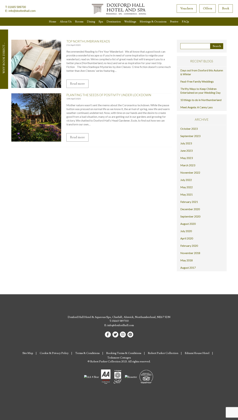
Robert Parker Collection (163, 353)
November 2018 (190, 253)
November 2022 (190, 172)
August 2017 (188, 267)
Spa (101, 21)
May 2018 (186, 260)
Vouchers (186, 8)
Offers (207, 8)
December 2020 (190, 209)
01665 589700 (17, 7)
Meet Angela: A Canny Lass (196, 107)
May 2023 (186, 158)
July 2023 (186, 143)
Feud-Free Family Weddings (197, 81)
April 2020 (186, 238)
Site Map (27, 353)
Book (225, 8)
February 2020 (189, 245)
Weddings (130, 21)
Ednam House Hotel (197, 353)
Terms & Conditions (87, 353)
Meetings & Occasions (153, 21)
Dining (91, 21)
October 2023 (189, 128)
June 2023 (186, 150)
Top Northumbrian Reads (88, 41)
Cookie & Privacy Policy (54, 353)
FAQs (185, 21)
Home (52, 21)
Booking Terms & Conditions (123, 353)
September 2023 (190, 136)
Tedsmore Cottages (119, 357)
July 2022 (186, 179)
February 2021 (189, 201)
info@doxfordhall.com (22, 10)
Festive (174, 21)
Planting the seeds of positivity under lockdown (108, 95)
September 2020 (190, 216)
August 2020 (188, 223)
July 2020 (186, 231)
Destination (114, 21)
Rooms (79, 21)
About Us (66, 21)
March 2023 (187, 165)
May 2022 (186, 187)
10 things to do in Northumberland (200, 100)
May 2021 (186, 194)
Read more (77, 84)
